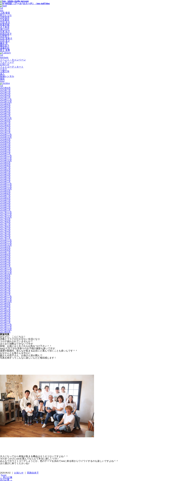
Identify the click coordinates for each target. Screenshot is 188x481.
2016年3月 (5, 261)
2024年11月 (6, 99)
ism (1, 10)
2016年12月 (6, 240)
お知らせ (4, 64)
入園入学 (4, 71)
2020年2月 (5, 151)
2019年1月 (5, 182)
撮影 (2, 78)
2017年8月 (5, 221)
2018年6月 (5, 198)
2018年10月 (6, 189)
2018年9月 (5, 191)
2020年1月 (5, 153)
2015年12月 (6, 268)
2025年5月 (5, 92)
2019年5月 (5, 172)
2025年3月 (5, 97)
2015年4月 (5, 287)
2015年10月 (6, 273)
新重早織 (4, 24)
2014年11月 (6, 299)
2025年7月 (5, 90)
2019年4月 (5, 174)
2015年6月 (5, 282)
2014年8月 (5, 306)
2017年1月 (5, 238)
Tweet (3, 475)
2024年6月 (5, 106)
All (1, 8)
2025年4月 (5, 95)
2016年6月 (5, 254)
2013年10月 (6, 329)
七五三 (3, 69)
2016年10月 (6, 245)
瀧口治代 (4, 29)
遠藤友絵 (4, 48)
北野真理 (4, 17)
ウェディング (7, 62)
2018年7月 (5, 196)
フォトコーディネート (12, 67)
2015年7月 (5, 280)
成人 (2, 74)
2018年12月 (6, 184)
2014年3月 (5, 318)
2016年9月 (5, 247)
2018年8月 (5, 193)
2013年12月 (6, 325)
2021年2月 (5, 130)
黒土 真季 (5, 50)
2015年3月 (5, 289)
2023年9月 (5, 121)
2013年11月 (6, 327)
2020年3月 (5, 149)
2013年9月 (5, 332)
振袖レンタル (7, 76)
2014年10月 (6, 301)
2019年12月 (6, 156)
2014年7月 (5, 308)
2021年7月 (5, 128)
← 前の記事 (6, 477)
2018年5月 (5, 200)
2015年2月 (5, 292)
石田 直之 (5, 41)
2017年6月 (5, 226)
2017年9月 (5, 219)
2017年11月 (6, 214)
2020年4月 (5, 146)
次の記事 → (6, 480)
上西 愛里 (5, 13)
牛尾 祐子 (5, 31)
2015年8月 (5, 278)
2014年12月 (6, 296)
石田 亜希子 (6, 38)
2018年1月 (5, 210)
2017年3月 (5, 233)
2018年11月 (6, 186)
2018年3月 (5, 205)
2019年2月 (5, 179)
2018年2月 (5, 207)
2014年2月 (5, 320)
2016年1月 (5, 266)
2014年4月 (5, 315)
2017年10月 (6, 217)
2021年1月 (5, 132)
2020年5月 (5, 144)
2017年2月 (5, 235)
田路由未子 (6, 34)
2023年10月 (6, 118)
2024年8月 (5, 104)
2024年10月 (6, 102)
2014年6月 (5, 311)
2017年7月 (5, 224)
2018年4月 (5, 203)
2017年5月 (5, 228)
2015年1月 (5, 294)
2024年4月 (5, 111)
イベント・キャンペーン (13, 60)
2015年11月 (6, 271)
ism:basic (4, 57)
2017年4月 (5, 231)
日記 (2, 81)
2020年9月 (5, 139)
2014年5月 (5, 313)
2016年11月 (6, 243)
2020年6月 (5, 142)
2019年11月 (6, 158)
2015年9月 (5, 275)
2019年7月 (5, 167)
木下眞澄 (4, 27)
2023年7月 (5, 123)
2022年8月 (5, 125)
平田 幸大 (5, 22)
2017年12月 (6, 212)
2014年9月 (5, 304)
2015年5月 (5, 285)
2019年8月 (5, 165)
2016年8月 (5, 250)
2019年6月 (5, 170)
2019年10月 (6, 160)
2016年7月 (5, 252)
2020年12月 (6, 135)
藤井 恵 (4, 43)
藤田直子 (4, 45)
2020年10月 (6, 137)
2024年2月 (5, 116)
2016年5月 (5, 257)
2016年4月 (5, 259)
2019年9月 (5, 163)
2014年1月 (5, 322)
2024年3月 (5, 113)
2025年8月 (5, 88)
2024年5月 (5, 109)
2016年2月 (5, 264)
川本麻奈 (4, 20)
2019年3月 (5, 177)
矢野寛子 (4, 36)
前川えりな (6, 15)
